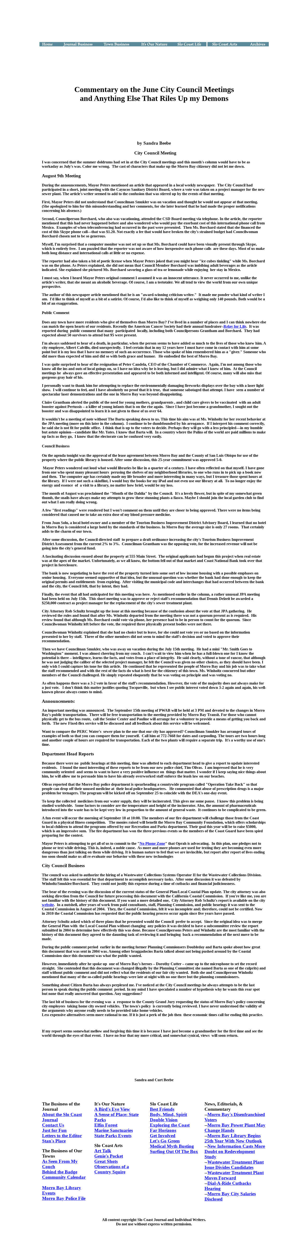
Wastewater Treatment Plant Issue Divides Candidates (234, 1165)
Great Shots (106, 1161)
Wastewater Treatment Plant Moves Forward (234, 1175)
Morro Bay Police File (63, 1198)
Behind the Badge (59, 1171)
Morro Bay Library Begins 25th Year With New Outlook (233, 1138)
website (48, 905)
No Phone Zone (152, 843)
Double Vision (164, 1119)
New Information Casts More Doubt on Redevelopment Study (235, 1151)
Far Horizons (163, 1130)
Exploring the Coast (170, 1125)
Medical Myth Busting (172, 1146)
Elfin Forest (105, 1125)
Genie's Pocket (108, 1156)
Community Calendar (64, 1177)
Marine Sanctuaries (113, 1130)
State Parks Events (112, 1135)
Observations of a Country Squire (111, 1169)
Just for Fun (54, 1130)
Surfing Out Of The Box (174, 1151)
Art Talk (102, 1150)
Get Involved (162, 1135)
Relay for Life (235, 326)
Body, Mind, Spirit (168, 1114)
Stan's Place (54, 1140)
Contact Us (53, 1125)
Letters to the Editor (62, 1135)
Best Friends (162, 1109)
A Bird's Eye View (112, 1109)
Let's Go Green (165, 1140)
